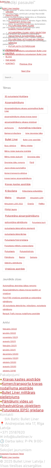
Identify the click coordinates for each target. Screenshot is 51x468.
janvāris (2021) (9, 350)
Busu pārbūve (10, 146)
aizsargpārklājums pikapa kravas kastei (20, 116)
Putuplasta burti (39, 222)
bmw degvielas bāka (34, 133)
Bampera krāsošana (12, 133)
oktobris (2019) (9, 371)
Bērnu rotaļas (27, 146)
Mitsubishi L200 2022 (13, 204)
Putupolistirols (27, 251)
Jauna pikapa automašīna (15, 168)
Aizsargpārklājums (14, 102)
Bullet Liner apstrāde (32, 140)
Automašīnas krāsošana (29, 128)
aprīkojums (9, 128)
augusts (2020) (9, 366)
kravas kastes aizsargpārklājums (18, 178)
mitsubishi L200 (36, 198)
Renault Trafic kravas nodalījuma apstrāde (21, 313)
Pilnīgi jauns (11, 209)
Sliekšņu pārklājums (13, 263)
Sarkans (33, 257)
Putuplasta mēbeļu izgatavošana (18, 246)
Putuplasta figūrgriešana (16, 240)
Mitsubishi (21, 198)
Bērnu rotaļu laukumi (13, 157)
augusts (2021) (9, 341)
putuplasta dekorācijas (15, 234)
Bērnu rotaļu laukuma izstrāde (17, 151)
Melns (8, 197)
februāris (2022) (10, 329)
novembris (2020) (10, 358)
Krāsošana (11, 190)
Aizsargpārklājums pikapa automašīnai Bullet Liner (24, 109)
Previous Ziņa (26, 64)
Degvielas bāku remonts (14, 162)
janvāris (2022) (9, 333)
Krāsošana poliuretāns (32, 191)
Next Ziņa (25, 71)
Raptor (22, 257)
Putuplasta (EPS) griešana (23, 410)
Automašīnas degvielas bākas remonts (19, 286)
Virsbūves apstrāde (15, 268)
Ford (32, 162)
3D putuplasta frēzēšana (16, 96)
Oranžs (30, 204)
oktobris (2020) (9, 362)
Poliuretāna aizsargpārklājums (22, 215)
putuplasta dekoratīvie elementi (20, 228)
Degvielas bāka (33, 157)
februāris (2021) (10, 346)
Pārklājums (9, 257)
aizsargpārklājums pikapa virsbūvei (21, 122)
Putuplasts (10, 251)
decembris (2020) (10, 354)
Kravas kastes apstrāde (18, 184)
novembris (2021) (10, 337)
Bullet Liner (11, 139)
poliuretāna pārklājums (16, 222)
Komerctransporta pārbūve (15, 173)
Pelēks (41, 204)
